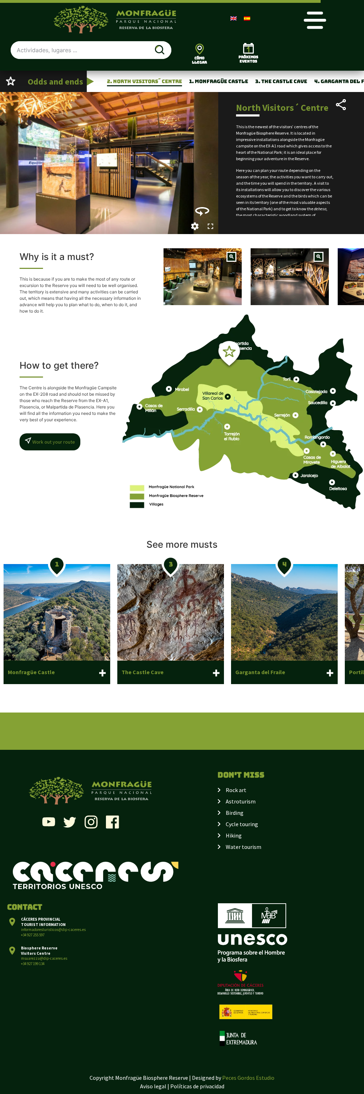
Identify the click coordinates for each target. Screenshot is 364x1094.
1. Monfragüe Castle (218, 81)
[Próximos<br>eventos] (248, 48)
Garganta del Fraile (260, 672)
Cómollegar (199, 60)
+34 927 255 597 (32, 934)
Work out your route (53, 442)
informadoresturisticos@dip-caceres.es (53, 929)
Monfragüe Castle (31, 672)
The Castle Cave (143, 672)
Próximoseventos (248, 59)
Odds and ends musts (43, 88)
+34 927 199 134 (32, 963)
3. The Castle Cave (281, 81)
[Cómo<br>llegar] (200, 49)
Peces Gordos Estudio (248, 1077)
